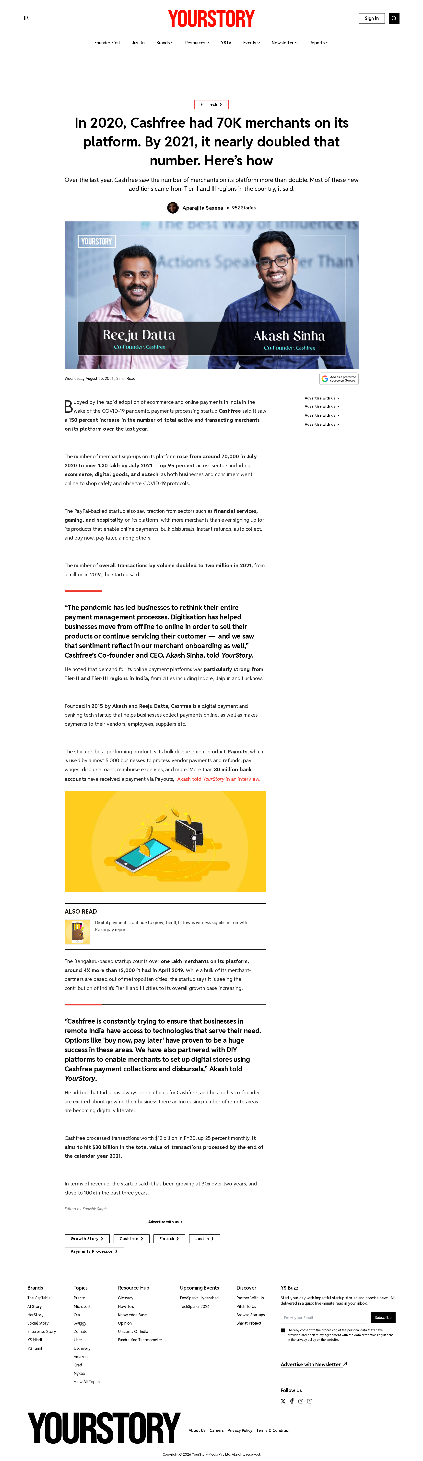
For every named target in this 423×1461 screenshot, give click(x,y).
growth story (85, 1238)
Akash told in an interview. (219, 779)
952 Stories (244, 208)
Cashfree (129, 1238)
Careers (217, 1430)
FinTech (209, 104)
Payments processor (92, 1251)
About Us (197, 1430)
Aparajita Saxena (203, 207)
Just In (202, 1238)
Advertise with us (163, 1222)
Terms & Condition (273, 1430)
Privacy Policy (240, 1430)
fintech (167, 1238)
